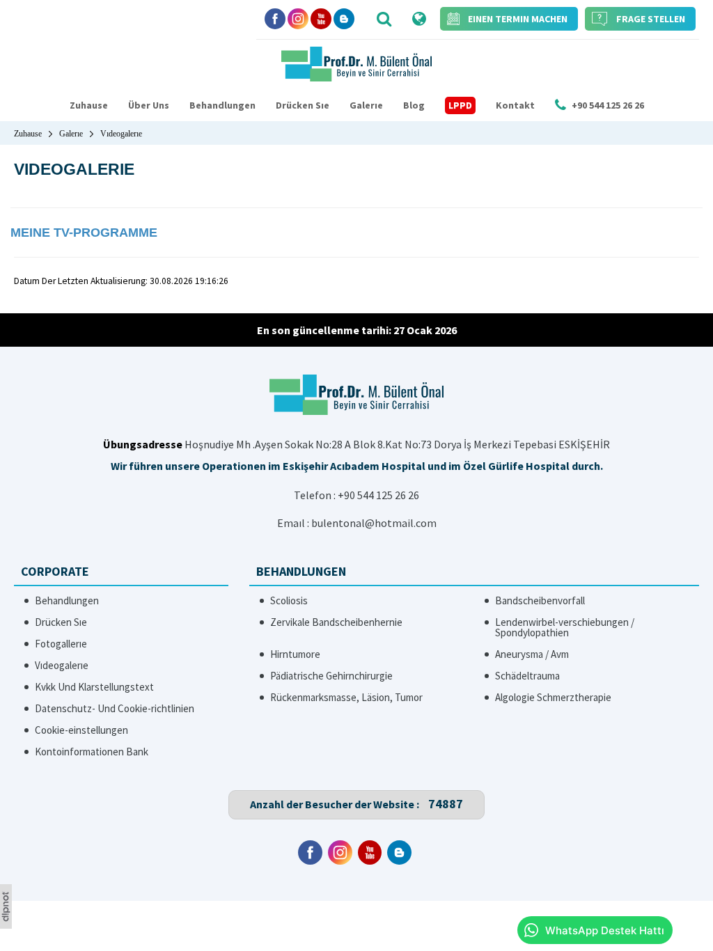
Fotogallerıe (61, 643)
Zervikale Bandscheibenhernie (336, 622)
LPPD (460, 105)
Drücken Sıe (302, 105)
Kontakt (515, 105)
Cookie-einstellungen (81, 730)
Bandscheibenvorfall (540, 600)
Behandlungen (222, 105)
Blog (414, 105)
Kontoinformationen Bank (91, 751)
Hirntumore (295, 654)
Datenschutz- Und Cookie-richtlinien (114, 708)
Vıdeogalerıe (61, 665)
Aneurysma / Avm (532, 654)
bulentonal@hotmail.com (374, 523)
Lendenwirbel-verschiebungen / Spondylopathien (564, 627)
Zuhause (89, 105)
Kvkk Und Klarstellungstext (94, 686)
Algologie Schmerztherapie (553, 697)
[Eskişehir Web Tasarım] (6, 925)
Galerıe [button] (366, 105)
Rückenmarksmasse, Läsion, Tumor (346, 697)
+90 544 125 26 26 (378, 495)
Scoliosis (289, 600)
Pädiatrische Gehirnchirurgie (331, 675)
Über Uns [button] (148, 105)
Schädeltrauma (527, 675)
